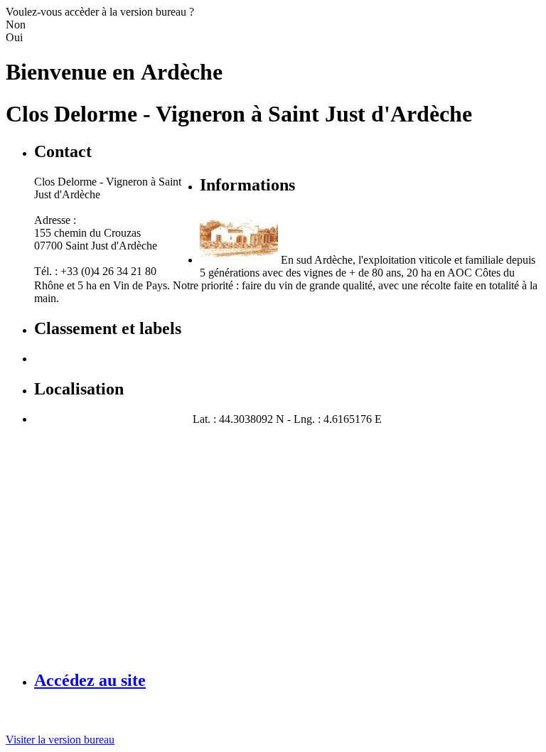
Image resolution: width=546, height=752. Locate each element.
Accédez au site (90, 680)
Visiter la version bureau (60, 740)
